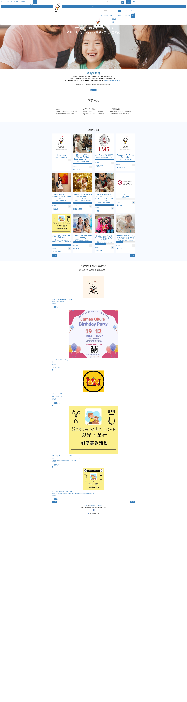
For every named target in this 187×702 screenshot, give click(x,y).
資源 (113, 22)
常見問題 (114, 19)
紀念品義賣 (127, 15)
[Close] (186, 24)
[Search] (122, 2)
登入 (93, 6)
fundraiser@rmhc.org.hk (112, 80)
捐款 (129, 2)
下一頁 (132, 255)
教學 (113, 21)
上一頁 (54, 255)
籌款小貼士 (114, 18)
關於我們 (106, 15)
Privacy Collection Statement (95, 505)
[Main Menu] (0, 24)
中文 (132, 10)
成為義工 (120, 15)
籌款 (111, 15)
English (133, 13)
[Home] (53, 1)
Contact (86, 505)
